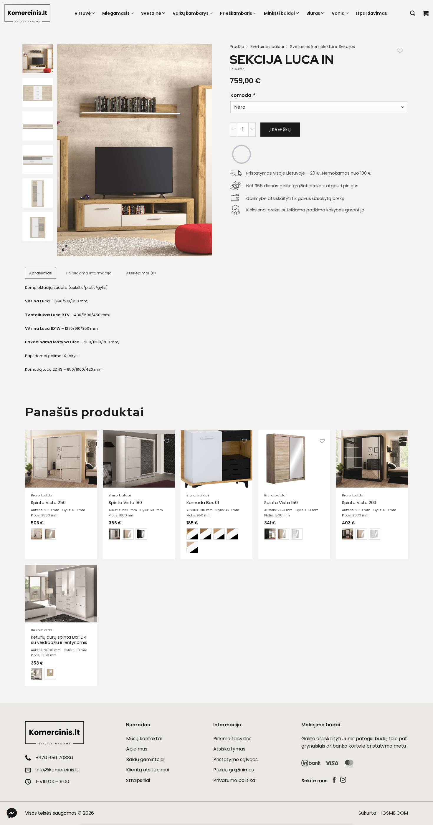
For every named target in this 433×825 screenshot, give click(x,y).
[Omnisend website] (216, 491)
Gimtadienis (266, 394)
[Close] (315, 327)
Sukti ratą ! (286, 453)
